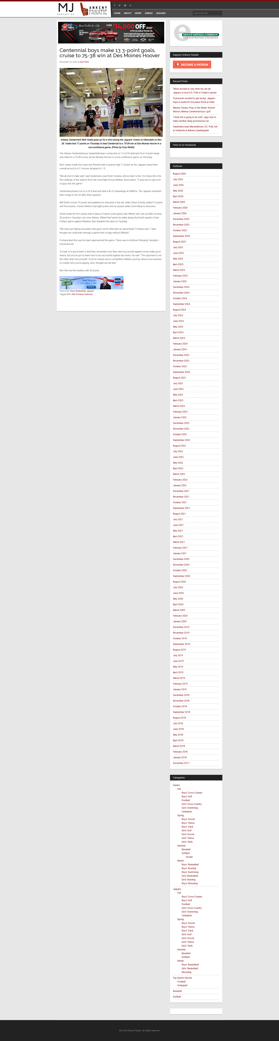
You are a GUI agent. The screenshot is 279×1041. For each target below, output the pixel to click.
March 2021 (179, 542)
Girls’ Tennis (188, 838)
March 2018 (179, 746)
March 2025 (179, 270)
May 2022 (178, 462)
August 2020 (179, 581)
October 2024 (180, 298)
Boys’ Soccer (188, 819)
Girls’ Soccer (188, 834)
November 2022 (181, 428)
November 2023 (181, 360)
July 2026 (178, 179)
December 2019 (181, 627)
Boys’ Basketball (190, 864)
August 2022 (179, 445)
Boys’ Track (187, 826)
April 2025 (178, 264)
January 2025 (180, 281)
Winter (180, 860)
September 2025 (181, 236)
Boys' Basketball (77, 291)
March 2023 (179, 406)
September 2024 (181, 304)
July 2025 (178, 247)
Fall (179, 789)
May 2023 (178, 394)
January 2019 (180, 689)
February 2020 (180, 615)
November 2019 (181, 632)
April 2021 (178, 536)
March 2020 (179, 610)
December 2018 (181, 695)
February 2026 (180, 207)
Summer (181, 845)
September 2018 (181, 712)
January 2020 (180, 621)
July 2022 (178, 451)
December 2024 (181, 287)
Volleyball (187, 811)
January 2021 (180, 553)
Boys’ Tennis (188, 823)
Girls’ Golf (187, 830)
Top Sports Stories (182, 977)
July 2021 (178, 519)
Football (186, 800)
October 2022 (180, 434)
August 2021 (179, 513)
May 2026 (178, 190)
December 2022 (181, 423)
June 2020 (178, 593)
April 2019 (178, 672)
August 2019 (179, 649)
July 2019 (178, 655)
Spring (180, 815)
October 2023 (180, 366)
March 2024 (179, 338)
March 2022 (179, 474)
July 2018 (178, 723)
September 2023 (181, 372)
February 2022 (180, 479)
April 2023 (178, 400)
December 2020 (181, 559)
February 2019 (180, 683)
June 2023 (178, 389)
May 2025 (178, 258)
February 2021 (180, 547)
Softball (186, 853)
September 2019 (181, 644)
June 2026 (178, 185)
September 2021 (181, 508)
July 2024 (178, 315)
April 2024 (178, 332)
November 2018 (181, 700)
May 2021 (178, 530)
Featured (88, 294)
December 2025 (181, 219)
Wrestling (186, 972)
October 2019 (180, 638)
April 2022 (178, 468)
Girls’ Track (187, 841)
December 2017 (181, 763)
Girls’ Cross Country (192, 804)
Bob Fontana (77, 294)
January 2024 (180, 349)
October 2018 (180, 706)
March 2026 (179, 202)
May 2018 (178, 734)
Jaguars (90, 291)
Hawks (176, 785)
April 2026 (178, 196)
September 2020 (181, 576)
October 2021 (180, 502)
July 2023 (178, 383)
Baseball (186, 849)
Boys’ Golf (187, 796)
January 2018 (180, 757)
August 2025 (179, 241)
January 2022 (180, 485)
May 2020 (178, 598)
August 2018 (179, 717)
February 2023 (180, 411)
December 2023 (181, 355)
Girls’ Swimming (190, 807)
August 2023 (179, 377)
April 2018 (178, 740)
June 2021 (178, 525)
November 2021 (181, 496)
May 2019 (178, 666)
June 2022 (178, 457)
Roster (189, 857)
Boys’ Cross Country (192, 792)
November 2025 (181, 224)
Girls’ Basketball (190, 875)
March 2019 (179, 678)
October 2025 (180, 230)
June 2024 (178, 321)
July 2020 (178, 587)
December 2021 (181, 491)
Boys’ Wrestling (190, 883)
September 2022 (181, 440)
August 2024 (179, 309)
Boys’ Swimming (190, 872)
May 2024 (178, 326)
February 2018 (180, 751)
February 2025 (180, 275)
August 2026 (179, 173)
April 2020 (178, 604)
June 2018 (178, 729)
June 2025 (178, 253)
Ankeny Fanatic (94, 9)
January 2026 (180, 213)
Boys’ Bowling (189, 868)
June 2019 (178, 661)
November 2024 (181, 292)
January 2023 (180, 417)
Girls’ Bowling (188, 879)
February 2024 (180, 343)
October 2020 (180, 570)
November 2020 (181, 564)
